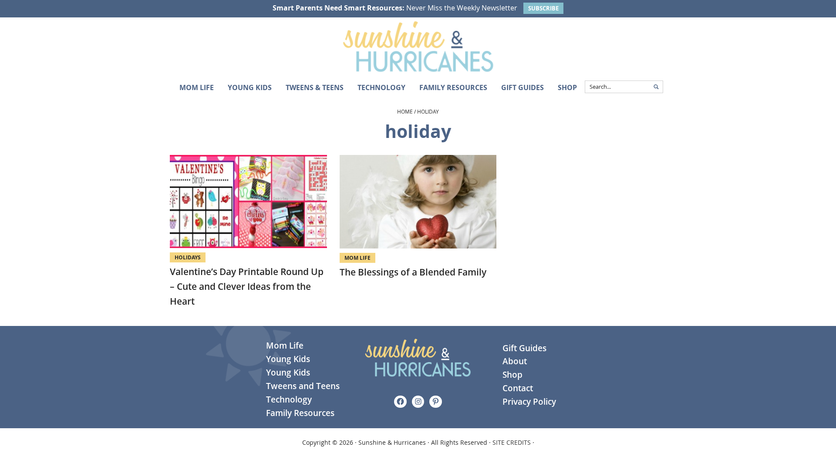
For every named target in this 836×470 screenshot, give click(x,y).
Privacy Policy (529, 401)
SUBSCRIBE (543, 8)
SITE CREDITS (511, 442)
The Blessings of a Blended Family (413, 272)
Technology (289, 399)
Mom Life (357, 258)
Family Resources (300, 413)
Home (405, 111)
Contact (517, 388)
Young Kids (288, 359)
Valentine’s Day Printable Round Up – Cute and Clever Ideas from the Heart (247, 286)
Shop (512, 374)
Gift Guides (524, 348)
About (514, 361)
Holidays (188, 257)
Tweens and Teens (303, 386)
